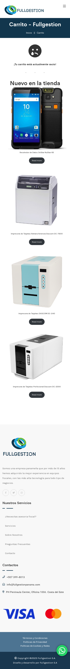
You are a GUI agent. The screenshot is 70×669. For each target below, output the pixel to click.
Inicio (29, 32)
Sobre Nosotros (13, 534)
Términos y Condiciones (35, 638)
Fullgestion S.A (48, 662)
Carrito (40, 32)
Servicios (10, 525)
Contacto (10, 553)
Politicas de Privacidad (35, 642)
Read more (37, 160)
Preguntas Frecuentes (17, 544)
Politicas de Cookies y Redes (35, 646)
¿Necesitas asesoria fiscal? (20, 516)
